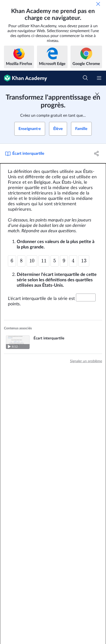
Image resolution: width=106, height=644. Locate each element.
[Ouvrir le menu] (99, 78)
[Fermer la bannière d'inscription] (97, 94)
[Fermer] (98, 4)
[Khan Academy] (23, 78)
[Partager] (96, 153)
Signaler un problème (86, 361)
